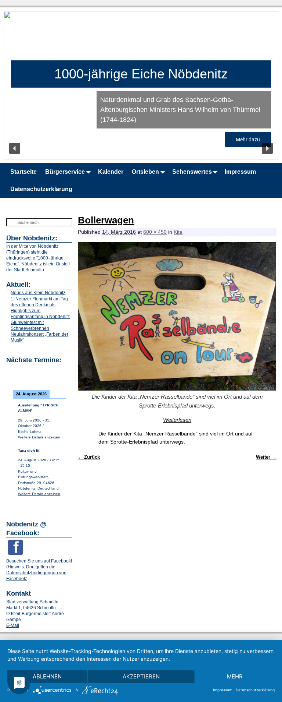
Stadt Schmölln (29, 269)
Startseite (23, 172)
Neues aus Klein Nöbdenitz (38, 292)
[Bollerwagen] (177, 316)
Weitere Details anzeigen (39, 437)
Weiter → (266, 457)
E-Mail (12, 625)
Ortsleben (145, 172)
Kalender (110, 172)
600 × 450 (155, 232)
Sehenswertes (192, 172)
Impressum (240, 172)
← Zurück (89, 457)
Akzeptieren (141, 676)
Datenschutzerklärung (41, 189)
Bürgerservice (65, 172)
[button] (14, 148)
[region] (141, 85)
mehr (235, 676)
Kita (178, 232)
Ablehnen (47, 676)
